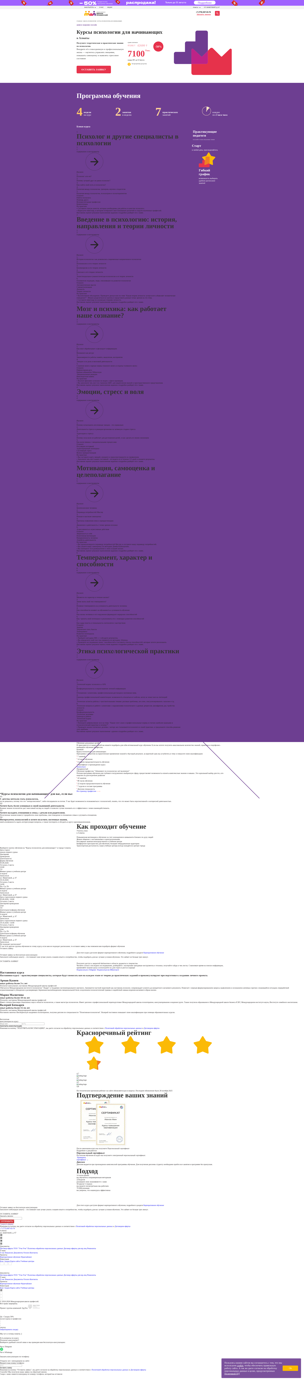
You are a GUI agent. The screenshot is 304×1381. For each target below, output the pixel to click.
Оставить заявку (93, 69)
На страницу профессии (87, 791)
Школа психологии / (90, 21)
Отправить (7, 1221)
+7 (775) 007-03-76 (203, 12)
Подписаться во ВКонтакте (108, 970)
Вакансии (9, 1253)
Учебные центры (27, 1261)
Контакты (34, 1253)
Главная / (80, 21)
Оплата (26, 1253)
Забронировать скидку (9, 1329)
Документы (18, 1253)
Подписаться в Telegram (86, 970)
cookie (240, 1365)
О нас (101, 7)
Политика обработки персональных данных (45, 1248)
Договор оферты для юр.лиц (75, 1248)
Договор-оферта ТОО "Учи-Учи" (13, 1248)
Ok (290, 1368)
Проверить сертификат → (82, 1158)
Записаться (81, 767)
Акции (109, 7)
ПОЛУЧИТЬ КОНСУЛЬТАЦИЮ (11, 1026)
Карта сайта (15, 1261)
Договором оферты (151, 1028)
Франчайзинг (26, 1257)
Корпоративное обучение (153, 953)
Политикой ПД (232, 1373)
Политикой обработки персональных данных (123, 1028)
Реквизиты (91, 1248)
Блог (2, 1261)
